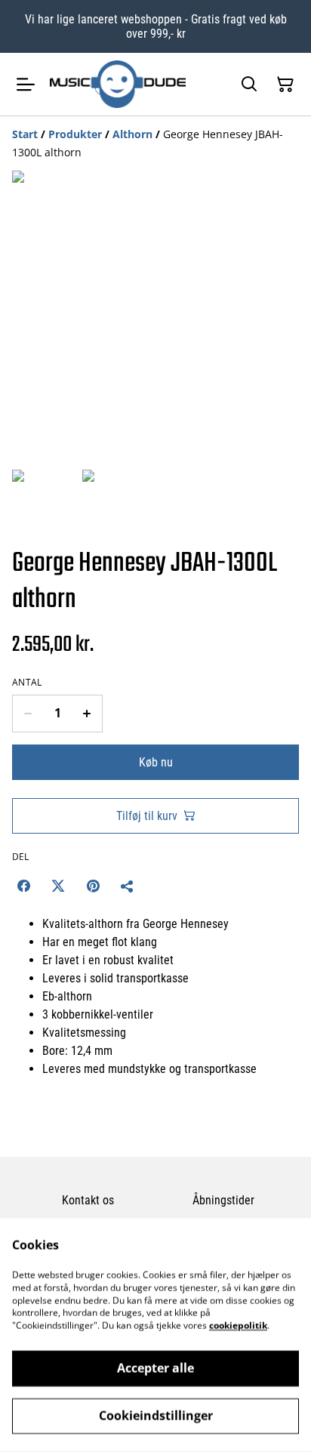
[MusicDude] (118, 83)
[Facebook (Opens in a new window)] (23, 885)
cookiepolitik (238, 1325)
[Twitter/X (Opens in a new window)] (58, 885)
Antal (27, 682)
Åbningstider (223, 1200)
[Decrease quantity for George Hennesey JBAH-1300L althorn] (27, 713)
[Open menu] (26, 84)
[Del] (127, 885)
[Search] (249, 84)
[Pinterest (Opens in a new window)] (93, 885)
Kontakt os (88, 1200)
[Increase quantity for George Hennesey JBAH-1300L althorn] (87, 713)
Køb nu (156, 762)
